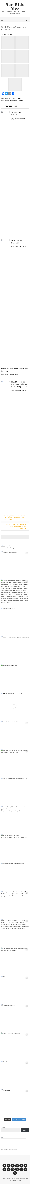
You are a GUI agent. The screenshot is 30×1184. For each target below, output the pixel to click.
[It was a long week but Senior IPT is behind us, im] (15, 593)
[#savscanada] (15, 1103)
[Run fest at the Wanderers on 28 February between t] (15, 933)
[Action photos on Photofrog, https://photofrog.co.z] (15, 848)
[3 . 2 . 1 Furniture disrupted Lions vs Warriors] (15, 961)
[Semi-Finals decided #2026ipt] (15, 734)
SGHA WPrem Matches (17, 241)
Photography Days (14, 98)
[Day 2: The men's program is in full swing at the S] (15, 763)
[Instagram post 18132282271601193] (15, 706)
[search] (27, 19)
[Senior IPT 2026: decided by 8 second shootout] (15, 649)
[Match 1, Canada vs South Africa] (15, 1046)
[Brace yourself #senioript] (15, 565)
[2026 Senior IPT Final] (15, 621)
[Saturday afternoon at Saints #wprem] (15, 876)
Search (3, 1127)
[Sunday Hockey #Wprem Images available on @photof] (15, 819)
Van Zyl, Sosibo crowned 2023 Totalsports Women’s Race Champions (15, 517)
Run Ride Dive (15, 6)
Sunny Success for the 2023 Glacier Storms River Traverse (16, 526)
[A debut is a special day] (15, 1018)
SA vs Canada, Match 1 (17, 113)
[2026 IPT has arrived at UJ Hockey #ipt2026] (15, 791)
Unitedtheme (17, 1180)
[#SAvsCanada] (15, 1074)
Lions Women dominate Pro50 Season (14, 369)
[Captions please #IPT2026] (15, 678)
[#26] (15, 989)
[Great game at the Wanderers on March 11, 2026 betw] (15, 904)
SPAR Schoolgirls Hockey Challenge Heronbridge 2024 (19, 384)
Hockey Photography (16, 100)
